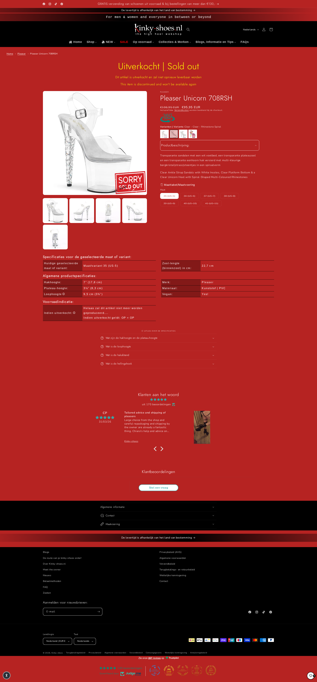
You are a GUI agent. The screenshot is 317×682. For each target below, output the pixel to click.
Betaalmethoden (52, 581)
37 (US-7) (211, 195)
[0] (310, 675)
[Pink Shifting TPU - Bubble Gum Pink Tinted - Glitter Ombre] (192, 134)
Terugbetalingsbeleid (75, 652)
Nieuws (47, 575)
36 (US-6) (191, 195)
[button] (188, 29)
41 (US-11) (213, 203)
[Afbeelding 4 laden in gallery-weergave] (134, 210)
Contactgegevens (154, 652)
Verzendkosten (181, 110)
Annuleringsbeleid (198, 652)
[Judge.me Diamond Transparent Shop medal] (155, 670)
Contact (163, 581)
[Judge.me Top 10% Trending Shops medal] (211, 670)
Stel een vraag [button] (158, 488)
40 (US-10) (192, 203)
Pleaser (22, 53)
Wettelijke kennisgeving (172, 575)
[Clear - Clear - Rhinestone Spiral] (174, 134)
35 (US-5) (171, 195)
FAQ (45, 586)
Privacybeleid (95, 652)
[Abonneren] (98, 612)
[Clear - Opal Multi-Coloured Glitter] (164, 134)
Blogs (46, 552)
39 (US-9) (171, 203)
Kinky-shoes (57, 653)
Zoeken (47, 592)
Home (10, 53)
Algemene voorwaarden (172, 557)
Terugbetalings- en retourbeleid (177, 569)
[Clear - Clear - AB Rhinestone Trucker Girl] (183, 134)
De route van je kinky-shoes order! (62, 557)
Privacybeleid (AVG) (170, 552)
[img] (158, 399)
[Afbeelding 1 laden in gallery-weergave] (55, 210)
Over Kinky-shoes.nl (54, 563)
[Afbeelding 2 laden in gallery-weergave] (81, 210)
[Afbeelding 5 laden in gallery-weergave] (55, 237)
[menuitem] (75, 42)
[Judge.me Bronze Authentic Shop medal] (182, 670)
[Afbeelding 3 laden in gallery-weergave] (108, 210)
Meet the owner (52, 569)
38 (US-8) (231, 195)
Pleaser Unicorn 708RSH (43, 53)
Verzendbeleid (167, 563)
